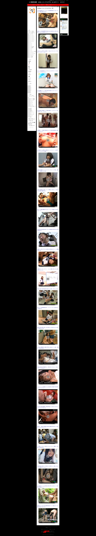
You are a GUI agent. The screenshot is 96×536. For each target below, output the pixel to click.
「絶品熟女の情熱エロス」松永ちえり (64, 21)
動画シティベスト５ (31, 38)
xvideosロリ (30, 113)
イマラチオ (30, 69)
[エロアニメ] (64, 17)
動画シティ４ (30, 49)
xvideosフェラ (30, 101)
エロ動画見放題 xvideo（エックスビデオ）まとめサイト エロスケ (47, 2)
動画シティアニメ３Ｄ (31, 53)
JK (28, 64)
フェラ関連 (29, 94)
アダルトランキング (65, 34)
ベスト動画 (29, 83)
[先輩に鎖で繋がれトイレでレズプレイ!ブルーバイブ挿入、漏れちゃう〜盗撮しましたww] (48, 179)
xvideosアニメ (30, 103)
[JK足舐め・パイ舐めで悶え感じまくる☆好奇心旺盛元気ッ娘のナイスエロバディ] (48, 140)
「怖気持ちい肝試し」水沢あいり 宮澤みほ (64, 25)
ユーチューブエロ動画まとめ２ (31, 123)
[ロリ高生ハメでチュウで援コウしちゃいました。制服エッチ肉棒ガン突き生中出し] (48, 456)
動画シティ (29, 42)
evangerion (63, 24)
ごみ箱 (29, 30)
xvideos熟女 (30, 109)
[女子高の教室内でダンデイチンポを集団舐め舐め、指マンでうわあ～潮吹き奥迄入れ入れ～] (48, 20)
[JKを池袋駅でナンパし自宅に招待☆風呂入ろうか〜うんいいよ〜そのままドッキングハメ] (48, 100)
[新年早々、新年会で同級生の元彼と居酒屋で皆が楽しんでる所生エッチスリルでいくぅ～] (48, 436)
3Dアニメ (29, 81)
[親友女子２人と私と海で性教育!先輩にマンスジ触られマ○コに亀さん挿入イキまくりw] (48, 515)
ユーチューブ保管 (31, 95)
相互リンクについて (44, 529)
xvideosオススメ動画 (35, 4)
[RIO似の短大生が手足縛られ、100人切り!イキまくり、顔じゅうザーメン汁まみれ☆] (48, 376)
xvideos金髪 (30, 108)
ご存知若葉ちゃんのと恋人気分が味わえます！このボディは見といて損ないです (64, 32)
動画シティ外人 (30, 57)
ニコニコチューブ (31, 125)
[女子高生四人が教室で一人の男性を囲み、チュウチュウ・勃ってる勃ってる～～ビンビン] (48, 120)
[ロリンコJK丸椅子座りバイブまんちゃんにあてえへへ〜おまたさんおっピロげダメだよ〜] (48, 80)
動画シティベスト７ (31, 40)
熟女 (29, 66)
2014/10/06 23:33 (63, 23)
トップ (29, 4)
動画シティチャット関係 (32, 51)
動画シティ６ (30, 43)
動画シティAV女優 (31, 46)
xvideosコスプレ (30, 102)
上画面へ (46, 527)
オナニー (29, 74)
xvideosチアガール (31, 112)
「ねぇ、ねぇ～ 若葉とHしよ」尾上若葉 (64, 30)
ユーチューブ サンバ (31, 96)
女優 (29, 76)
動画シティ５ (30, 50)
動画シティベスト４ (31, 37)
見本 (28, 97)
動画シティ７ (30, 44)
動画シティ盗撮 (30, 56)
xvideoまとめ (47, 534)
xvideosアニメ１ (30, 104)
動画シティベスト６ (31, 39)
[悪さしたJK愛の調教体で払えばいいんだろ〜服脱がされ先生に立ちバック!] (48, 219)
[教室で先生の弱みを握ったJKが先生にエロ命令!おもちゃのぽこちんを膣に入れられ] (48, 337)
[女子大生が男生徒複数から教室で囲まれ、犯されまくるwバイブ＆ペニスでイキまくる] (48, 416)
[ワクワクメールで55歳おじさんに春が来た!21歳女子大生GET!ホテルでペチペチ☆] (48, 396)
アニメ (29, 79)
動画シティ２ (30, 45)
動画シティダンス (31, 55)
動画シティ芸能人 (31, 47)
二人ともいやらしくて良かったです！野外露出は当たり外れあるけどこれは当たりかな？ (64, 27)
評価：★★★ (66, 23)
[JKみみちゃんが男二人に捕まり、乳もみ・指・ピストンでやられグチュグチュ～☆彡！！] (48, 60)
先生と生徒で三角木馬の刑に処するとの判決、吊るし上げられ (47, 288)
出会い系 (29, 71)
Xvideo (29, 61)
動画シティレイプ (31, 54)
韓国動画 (29, 86)
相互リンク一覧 (52, 529)
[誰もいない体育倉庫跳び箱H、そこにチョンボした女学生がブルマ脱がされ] (48, 317)
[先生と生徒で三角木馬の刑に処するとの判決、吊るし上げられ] (48, 297)
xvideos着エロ (30, 111)
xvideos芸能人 (30, 110)
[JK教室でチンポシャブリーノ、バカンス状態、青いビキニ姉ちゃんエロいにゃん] (48, 278)
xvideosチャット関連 (44, 4)
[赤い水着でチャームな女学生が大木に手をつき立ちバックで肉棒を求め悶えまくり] (48, 495)
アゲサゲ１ (29, 85)
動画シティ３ (30, 48)
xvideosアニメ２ (30, 105)
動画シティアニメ (31, 52)
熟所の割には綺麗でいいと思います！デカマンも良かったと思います (64, 22)
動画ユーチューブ (31, 41)
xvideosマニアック (52, 4)
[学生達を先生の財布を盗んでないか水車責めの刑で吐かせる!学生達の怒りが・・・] (48, 239)
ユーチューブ (30, 120)
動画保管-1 (29, 92)
